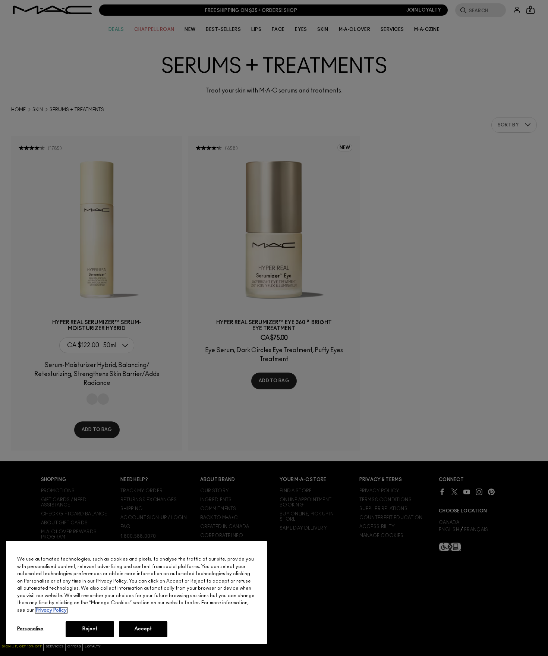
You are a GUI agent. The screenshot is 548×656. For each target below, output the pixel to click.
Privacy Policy (51, 610)
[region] (136, 592)
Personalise (30, 629)
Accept (143, 629)
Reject (90, 629)
